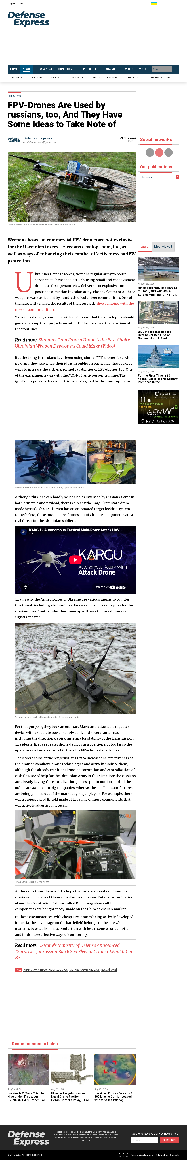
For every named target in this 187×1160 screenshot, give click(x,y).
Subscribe (170, 1140)
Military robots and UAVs (84, 970)
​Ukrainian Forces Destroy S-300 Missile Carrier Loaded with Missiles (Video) (113, 1097)
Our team (36, 77)
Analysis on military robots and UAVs (46, 970)
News (18, 96)
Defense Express (37, 138)
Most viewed (163, 246)
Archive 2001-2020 (161, 77)
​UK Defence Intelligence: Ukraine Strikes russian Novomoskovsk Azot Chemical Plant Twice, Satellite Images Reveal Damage (155, 340)
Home (11, 96)
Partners (112, 77)
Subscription (162, 1155)
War (113, 970)
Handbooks (78, 77)
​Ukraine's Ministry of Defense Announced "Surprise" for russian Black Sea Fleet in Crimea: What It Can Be (74, 951)
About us (17, 77)
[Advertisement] (119, 36)
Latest (144, 246)
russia (105, 970)
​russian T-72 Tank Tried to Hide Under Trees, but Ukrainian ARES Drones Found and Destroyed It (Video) (28, 1098)
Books (96, 77)
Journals (56, 77)
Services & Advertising (142, 1155)
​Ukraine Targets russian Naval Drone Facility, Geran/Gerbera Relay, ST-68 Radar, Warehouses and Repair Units (70, 1100)
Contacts (132, 77)
